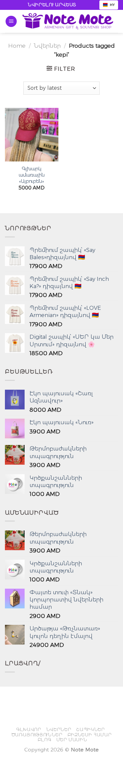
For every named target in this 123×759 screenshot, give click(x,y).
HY (112, 5)
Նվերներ (47, 45)
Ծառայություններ (37, 734)
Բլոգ (44, 739)
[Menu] (11, 21)
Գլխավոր (28, 729)
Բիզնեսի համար (90, 734)
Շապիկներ (90, 729)
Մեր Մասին (71, 739)
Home (17, 45)
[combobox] (108, 5)
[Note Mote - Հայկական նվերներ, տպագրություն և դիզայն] (67, 21)
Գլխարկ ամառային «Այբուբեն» (32, 175)
